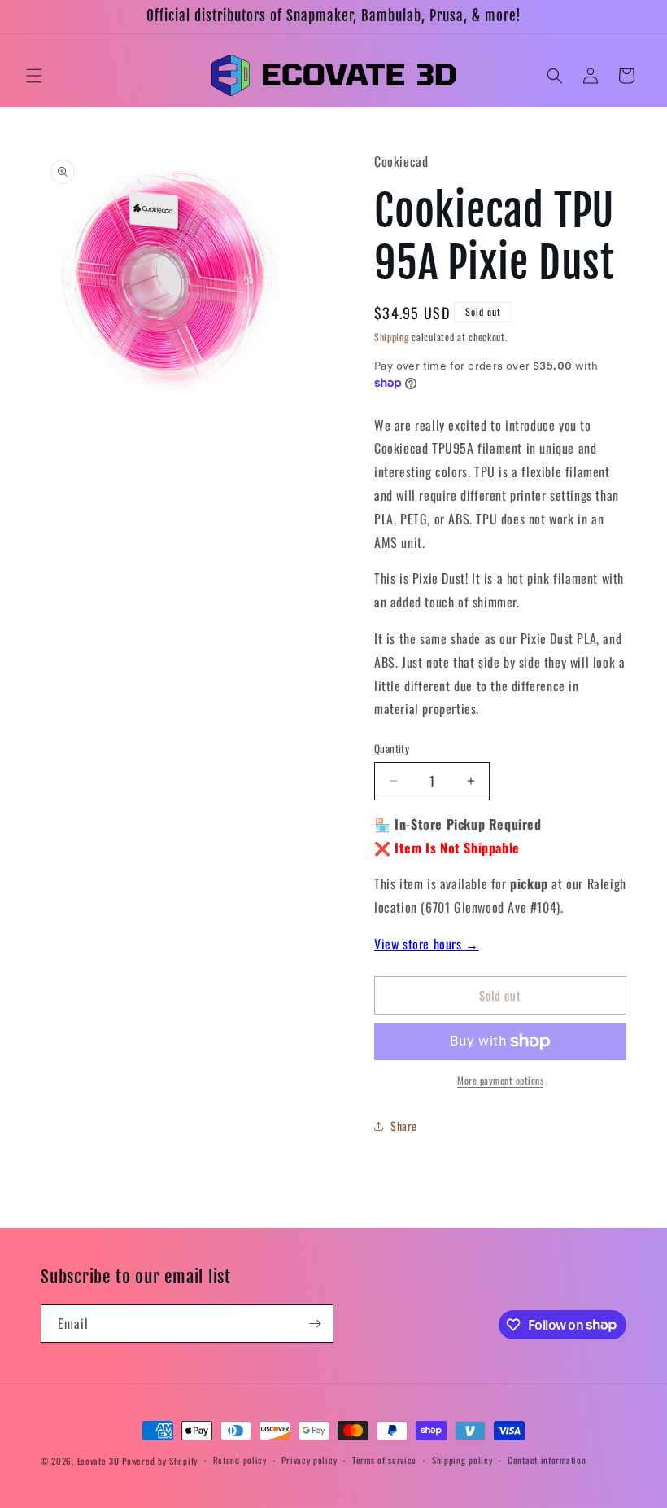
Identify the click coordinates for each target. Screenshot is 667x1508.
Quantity (391, 748)
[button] (34, 76)
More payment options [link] (500, 1080)
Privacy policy (309, 1459)
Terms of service (384, 1459)
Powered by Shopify (160, 1460)
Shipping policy (462, 1459)
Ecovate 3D (98, 1460)
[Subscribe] (315, 1323)
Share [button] (403, 1125)
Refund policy (240, 1459)
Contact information (547, 1459)
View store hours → (426, 943)
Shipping (391, 337)
